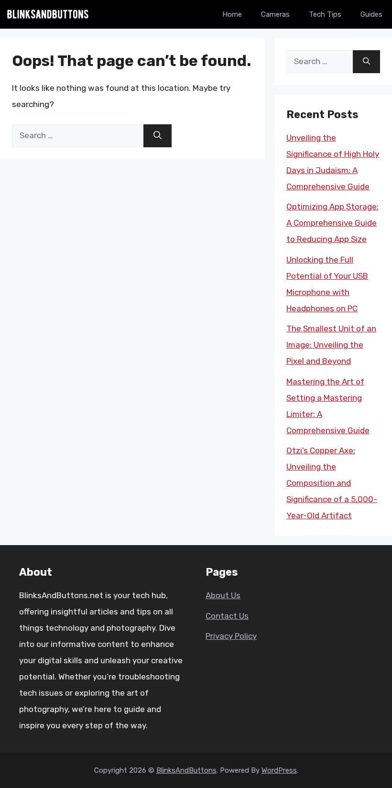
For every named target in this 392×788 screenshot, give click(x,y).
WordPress (279, 770)
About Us (223, 595)
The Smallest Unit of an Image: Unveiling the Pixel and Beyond (331, 345)
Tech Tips (325, 14)
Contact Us (227, 616)
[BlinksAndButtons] (48, 14)
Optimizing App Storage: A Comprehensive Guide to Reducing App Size (332, 223)
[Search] (157, 135)
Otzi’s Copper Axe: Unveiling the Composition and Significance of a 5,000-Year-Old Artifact (331, 483)
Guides (371, 14)
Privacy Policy (231, 636)
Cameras (275, 14)
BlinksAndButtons (186, 770)
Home (232, 14)
